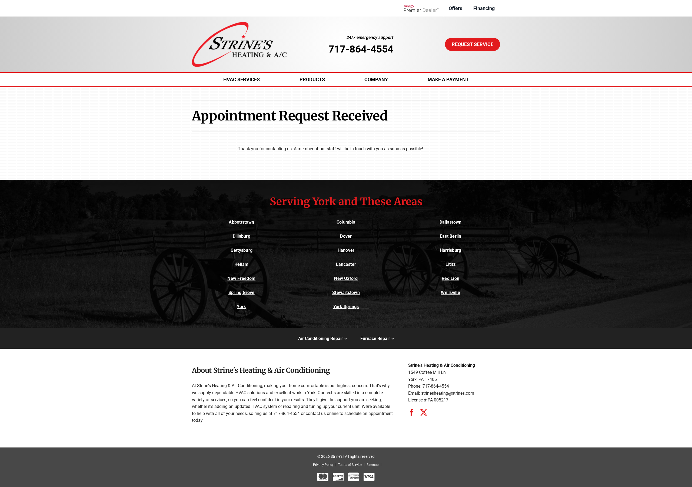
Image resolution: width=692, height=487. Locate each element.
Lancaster (346, 264)
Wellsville (450, 292)
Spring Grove (241, 292)
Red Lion (450, 278)
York (241, 306)
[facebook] (411, 412)
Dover (346, 236)
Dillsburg (241, 236)
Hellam (241, 264)
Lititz (450, 264)
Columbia (346, 222)
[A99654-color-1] (239, 24)
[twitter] (423, 412)
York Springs (346, 306)
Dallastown (450, 222)
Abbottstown (241, 222)
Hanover (346, 250)
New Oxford (346, 278)
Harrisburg (450, 250)
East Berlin (450, 236)
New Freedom (241, 278)
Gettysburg (241, 250)
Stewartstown (346, 292)
